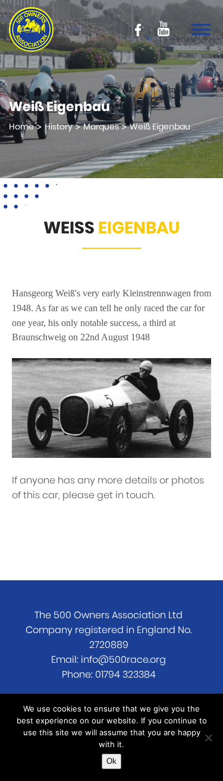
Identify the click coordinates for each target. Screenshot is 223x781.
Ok (111, 761)
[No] (208, 738)
